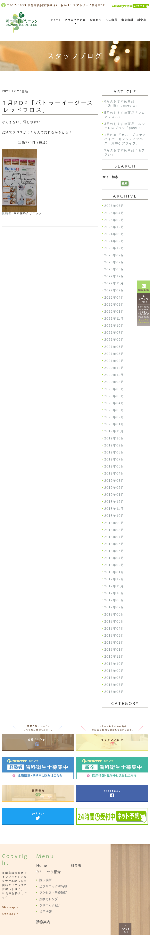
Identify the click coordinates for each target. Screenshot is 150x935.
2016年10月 (114, 663)
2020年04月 (114, 403)
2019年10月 (114, 438)
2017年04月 (114, 628)
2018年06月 (114, 544)
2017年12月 (114, 579)
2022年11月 (114, 283)
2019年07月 (114, 459)
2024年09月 (114, 234)
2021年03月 (114, 353)
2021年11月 (114, 318)
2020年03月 (114, 410)
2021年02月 (114, 361)
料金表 (141, 20)
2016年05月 (114, 692)
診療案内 (95, 20)
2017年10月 (114, 593)
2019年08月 (114, 452)
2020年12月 (114, 368)
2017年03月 (114, 635)
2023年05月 (114, 269)
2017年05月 (114, 621)
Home (56, 20)
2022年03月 (114, 304)
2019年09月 (114, 445)
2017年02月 (114, 642)
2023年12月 (114, 248)
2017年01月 (114, 649)
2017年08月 (114, 600)
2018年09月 (114, 523)
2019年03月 (114, 480)
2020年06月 (114, 389)
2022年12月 (114, 276)
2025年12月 (114, 227)
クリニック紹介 (75, 20)
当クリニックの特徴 (53, 886)
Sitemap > (10, 907)
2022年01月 (114, 311)
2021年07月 (114, 332)
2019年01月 (114, 494)
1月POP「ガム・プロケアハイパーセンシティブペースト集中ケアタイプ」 (125, 139)
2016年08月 (114, 677)
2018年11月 (114, 509)
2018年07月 (114, 537)
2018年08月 (114, 530)
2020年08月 (114, 382)
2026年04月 (114, 213)
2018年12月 (114, 501)
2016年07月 (114, 684)
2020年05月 (114, 396)
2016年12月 (114, 656)
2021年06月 (114, 339)
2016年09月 (114, 670)
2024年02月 (114, 241)
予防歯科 (111, 20)
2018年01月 (114, 572)
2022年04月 (114, 297)
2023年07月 (114, 262)
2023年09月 (114, 255)
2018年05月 (114, 551)
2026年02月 (114, 220)
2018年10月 (114, 516)
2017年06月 (114, 614)
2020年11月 (114, 375)
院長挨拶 (45, 879)
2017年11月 (114, 586)
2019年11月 (114, 431)
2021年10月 (114, 325)
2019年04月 (114, 473)
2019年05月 (114, 466)
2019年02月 (114, 487)
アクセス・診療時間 (53, 892)
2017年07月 (114, 607)
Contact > (10, 913)
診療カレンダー (50, 899)
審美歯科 (127, 20)
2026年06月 (114, 206)
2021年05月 (114, 346)
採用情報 (45, 911)
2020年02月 (114, 417)
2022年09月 (114, 290)
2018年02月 (114, 565)
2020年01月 (114, 424)
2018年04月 (114, 558)
